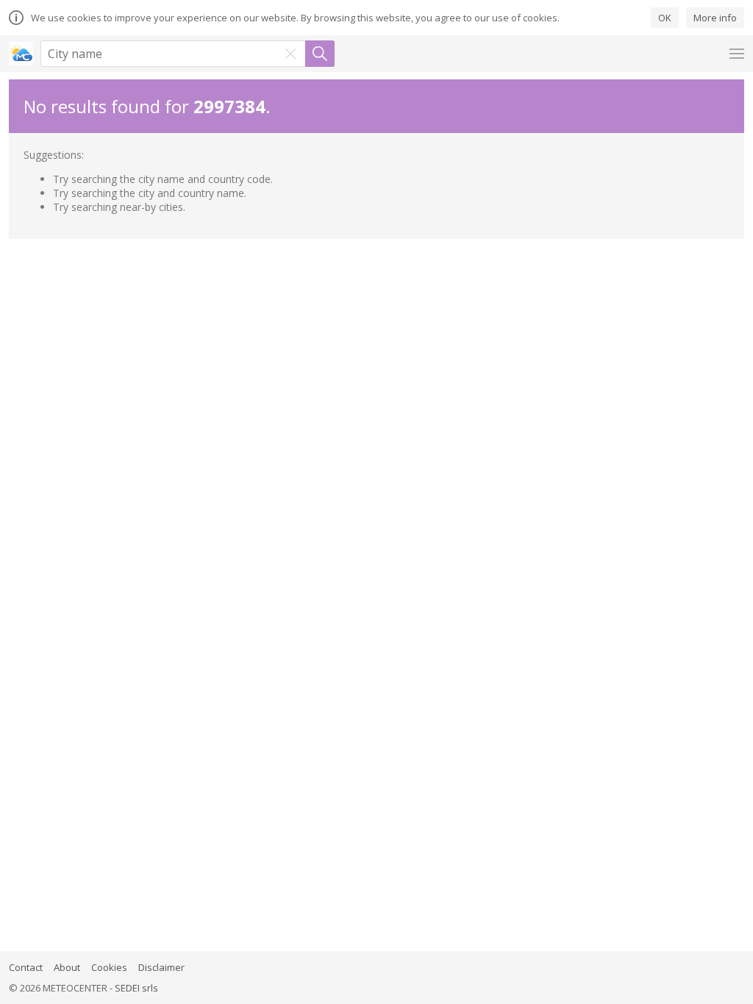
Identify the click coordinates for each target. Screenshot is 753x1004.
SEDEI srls (136, 987)
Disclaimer (161, 967)
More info (715, 17)
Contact (26, 967)
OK (664, 17)
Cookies (109, 967)
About (67, 967)
